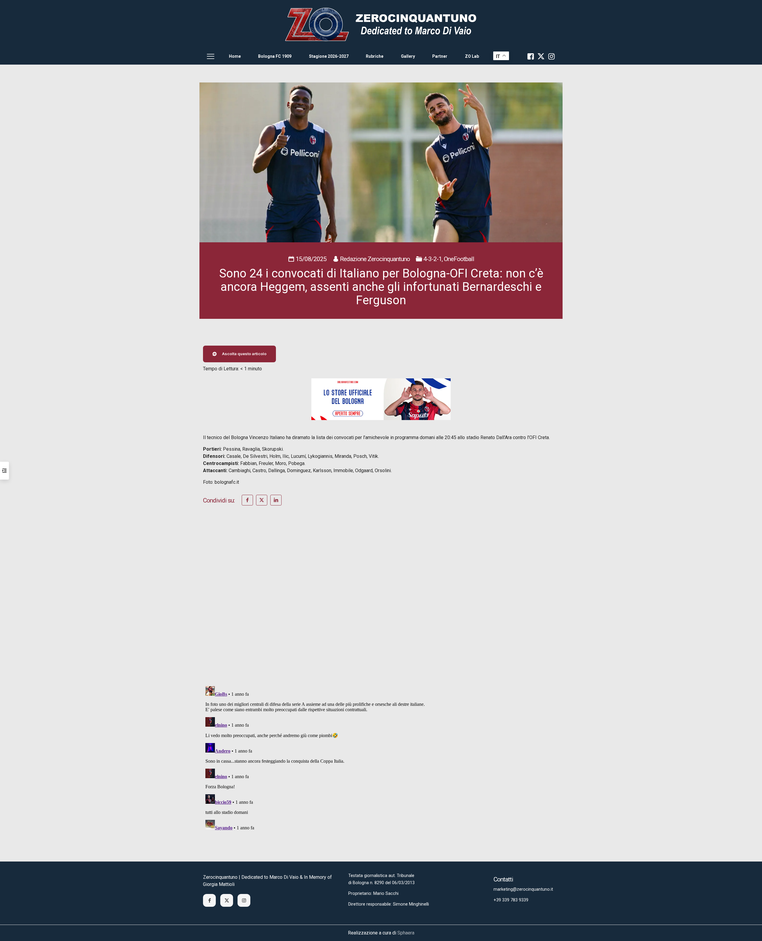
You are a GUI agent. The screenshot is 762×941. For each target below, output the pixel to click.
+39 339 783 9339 (511, 900)
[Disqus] (381, 603)
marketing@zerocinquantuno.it (523, 889)
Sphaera (405, 933)
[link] (381, 24)
